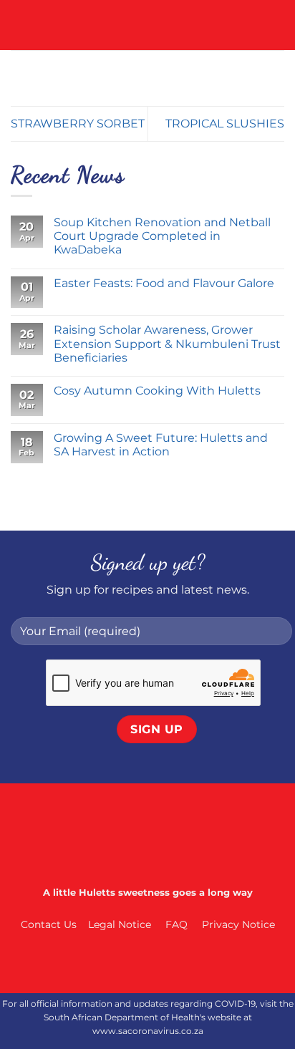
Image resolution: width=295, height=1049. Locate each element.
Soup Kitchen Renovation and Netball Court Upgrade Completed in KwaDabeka (162, 236)
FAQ (176, 924)
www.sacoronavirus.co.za (147, 1030)
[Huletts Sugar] (148, 25)
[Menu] (19, 24)
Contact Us (49, 924)
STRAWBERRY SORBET (78, 123)
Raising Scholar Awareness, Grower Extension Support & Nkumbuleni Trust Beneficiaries (167, 343)
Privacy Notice (238, 924)
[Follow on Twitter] (162, 963)
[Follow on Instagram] (132, 963)
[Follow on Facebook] (104, 963)
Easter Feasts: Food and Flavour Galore (164, 283)
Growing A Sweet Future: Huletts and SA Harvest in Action (161, 444)
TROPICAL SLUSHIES (224, 123)
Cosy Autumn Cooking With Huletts (158, 390)
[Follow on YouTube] (190, 963)
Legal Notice (119, 924)
